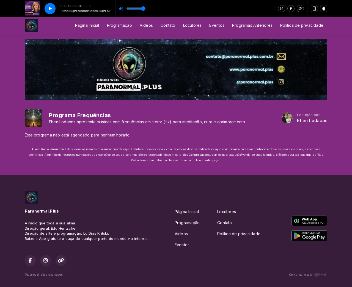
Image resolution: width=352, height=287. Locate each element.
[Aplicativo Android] (323, 8)
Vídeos (146, 25)
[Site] (300, 8)
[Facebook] (291, 8)
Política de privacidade (301, 25)
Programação (119, 25)
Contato (168, 25)
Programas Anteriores (252, 25)
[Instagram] (281, 8)
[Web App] (314, 8)
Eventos (216, 25)
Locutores (192, 25)
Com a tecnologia (300, 274)
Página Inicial (87, 25)
